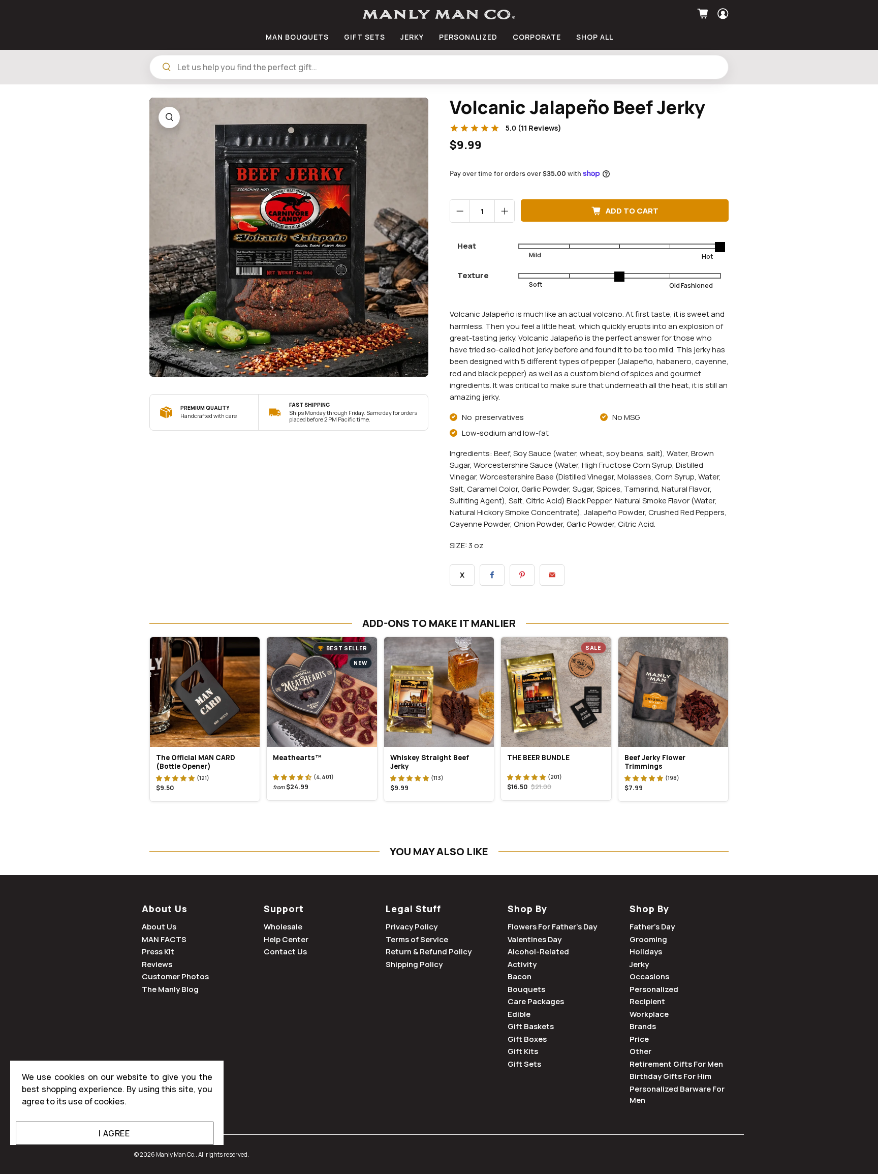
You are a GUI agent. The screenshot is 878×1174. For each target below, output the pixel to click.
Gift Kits (523, 1051)
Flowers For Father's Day (552, 926)
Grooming (648, 939)
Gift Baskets (531, 1026)
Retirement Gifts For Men (676, 1064)
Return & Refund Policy (429, 951)
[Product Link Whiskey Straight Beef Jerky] (439, 692)
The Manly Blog (170, 989)
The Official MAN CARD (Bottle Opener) (195, 762)
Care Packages (536, 1001)
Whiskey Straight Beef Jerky (429, 762)
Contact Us (285, 951)
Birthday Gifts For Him (670, 1076)
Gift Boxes (527, 1039)
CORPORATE (537, 37)
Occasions (649, 976)
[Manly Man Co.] (439, 14)
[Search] (166, 67)
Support (284, 908)
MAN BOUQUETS (297, 37)
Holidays (646, 951)
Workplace (649, 1014)
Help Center (286, 939)
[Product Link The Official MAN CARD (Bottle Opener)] (205, 692)
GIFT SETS (364, 37)
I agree (114, 1133)
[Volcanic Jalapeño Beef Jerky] (288, 237)
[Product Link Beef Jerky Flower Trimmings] (673, 692)
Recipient (647, 1001)
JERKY (412, 37)
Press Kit (158, 951)
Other (640, 1051)
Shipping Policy (414, 964)
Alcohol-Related (538, 951)
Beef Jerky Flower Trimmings (654, 762)
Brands (643, 1026)
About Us (164, 908)
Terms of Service (417, 939)
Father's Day (652, 926)
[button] (175, 777)
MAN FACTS (164, 939)
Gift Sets (524, 1064)
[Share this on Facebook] (492, 575)
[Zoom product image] (169, 117)
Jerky (639, 964)
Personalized (654, 989)
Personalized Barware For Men (677, 1094)
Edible (519, 1014)
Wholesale (283, 926)
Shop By (527, 908)
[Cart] (704, 13)
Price (639, 1039)
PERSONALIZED (468, 37)
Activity (522, 964)
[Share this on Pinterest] (522, 575)
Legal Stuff (413, 908)
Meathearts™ (297, 757)
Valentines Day (534, 939)
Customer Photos (175, 976)
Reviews (157, 964)
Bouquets (526, 989)
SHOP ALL (594, 37)
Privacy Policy (411, 926)
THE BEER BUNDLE (538, 757)
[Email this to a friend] (552, 575)
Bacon (519, 976)
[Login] (722, 13)
